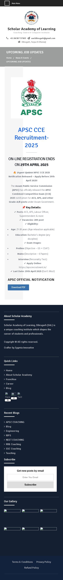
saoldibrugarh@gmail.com (43, 38)
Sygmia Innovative (24, 347)
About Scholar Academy (19, 374)
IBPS (8, 435)
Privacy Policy (43, 561)
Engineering (12, 431)
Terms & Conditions (22, 561)
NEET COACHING (15, 439)
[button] (18, 287)
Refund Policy (31, 567)
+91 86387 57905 (18, 38)
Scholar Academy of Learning (32, 29)
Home (9, 370)
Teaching (11, 453)
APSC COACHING (15, 422)
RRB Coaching (13, 444)
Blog (8, 388)
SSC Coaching (13, 448)
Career (9, 383)
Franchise (11, 379)
